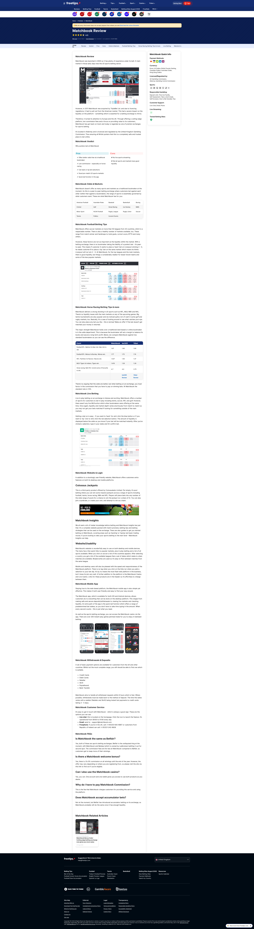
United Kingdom (164, 859)
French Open (111, 876)
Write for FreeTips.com (70, 908)
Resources (162, 871)
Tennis (109, 871)
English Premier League (96, 876)
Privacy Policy (108, 908)
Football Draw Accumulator (72, 878)
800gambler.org (71, 924)
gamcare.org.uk (184, 922)
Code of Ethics (87, 908)
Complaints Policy (124, 903)
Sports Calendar (164, 874)
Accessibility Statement (125, 908)
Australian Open (112, 874)
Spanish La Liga (94, 878)
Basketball (126, 871)
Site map (66, 917)
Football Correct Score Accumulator (75, 876)
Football (92, 871)
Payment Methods (145, 876)
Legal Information (108, 903)
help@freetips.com (84, 860)
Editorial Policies (87, 911)
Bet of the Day (68, 874)
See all (149, 14)
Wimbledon (110, 878)
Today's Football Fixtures (97, 874)
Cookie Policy (107, 911)
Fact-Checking (87, 903)
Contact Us (67, 914)
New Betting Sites (145, 874)
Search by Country (145, 878)
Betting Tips (68, 871)
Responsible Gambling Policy (127, 906)
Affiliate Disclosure (124, 911)
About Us (66, 911)
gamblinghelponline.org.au (88, 924)
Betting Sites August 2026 (148, 871)
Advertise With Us (69, 903)
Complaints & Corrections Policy (92, 906)
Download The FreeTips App (72, 906)
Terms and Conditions (110, 906)
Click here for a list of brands (129, 25)
